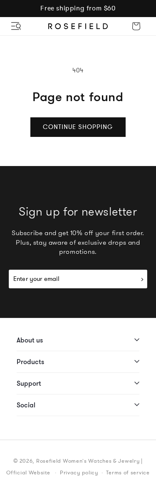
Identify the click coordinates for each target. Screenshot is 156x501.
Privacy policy (79, 472)
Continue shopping (78, 127)
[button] (16, 26)
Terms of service (127, 472)
